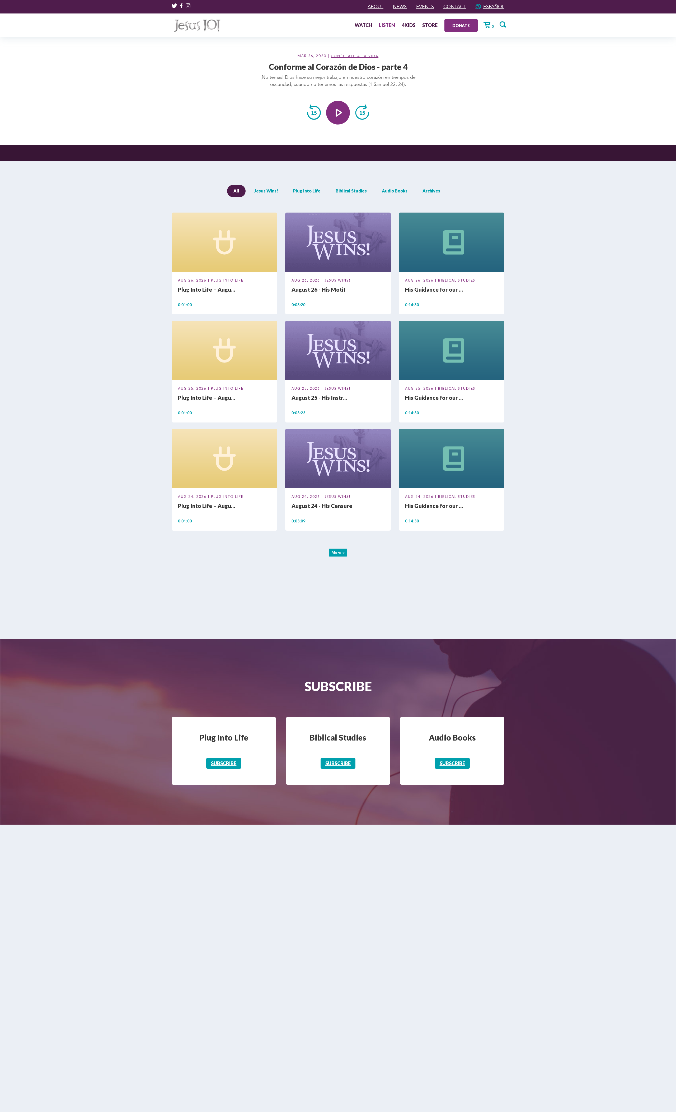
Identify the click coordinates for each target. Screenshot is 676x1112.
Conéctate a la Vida (354, 56)
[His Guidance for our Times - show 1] (451, 459)
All (236, 190)
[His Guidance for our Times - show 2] (451, 351)
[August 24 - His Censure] (338, 459)
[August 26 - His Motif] (338, 243)
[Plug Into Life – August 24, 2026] (224, 459)
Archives (431, 190)
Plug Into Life (307, 190)
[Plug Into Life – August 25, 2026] (224, 351)
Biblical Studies (351, 190)
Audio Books (394, 190)
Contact (454, 7)
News (400, 7)
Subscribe (223, 763)
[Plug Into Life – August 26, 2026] (224, 243)
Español (493, 7)
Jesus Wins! (266, 190)
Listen (387, 25)
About (375, 7)
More (336, 552)
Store (430, 25)
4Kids (408, 25)
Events (425, 7)
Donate (461, 25)
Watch (363, 25)
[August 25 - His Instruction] (338, 351)
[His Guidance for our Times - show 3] (451, 243)
